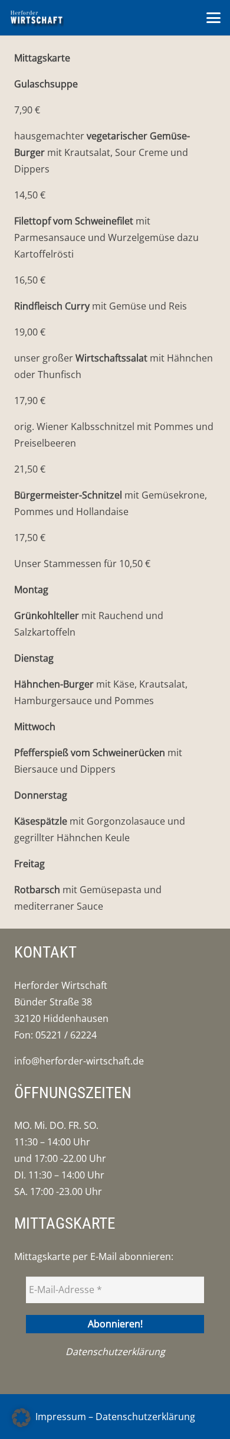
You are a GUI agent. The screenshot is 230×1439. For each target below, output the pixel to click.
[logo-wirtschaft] (36, 18)
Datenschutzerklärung (115, 1351)
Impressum (60, 1416)
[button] (213, 18)
